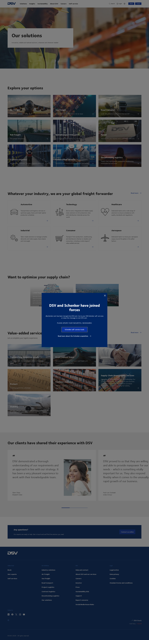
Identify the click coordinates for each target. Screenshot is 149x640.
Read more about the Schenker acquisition (73, 336)
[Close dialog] (104, 295)
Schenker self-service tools (74, 329)
